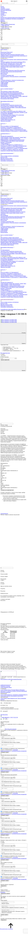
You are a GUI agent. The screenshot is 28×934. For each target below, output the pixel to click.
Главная (2, 309)
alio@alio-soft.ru (4, 714)
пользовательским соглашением (19, 751)
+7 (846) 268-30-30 (5, 25)
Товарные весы (20, 309)
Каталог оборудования (9, 309)
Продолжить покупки (5, 893)
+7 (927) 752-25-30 (5, 27)
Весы (16, 309)
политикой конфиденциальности (9, 750)
